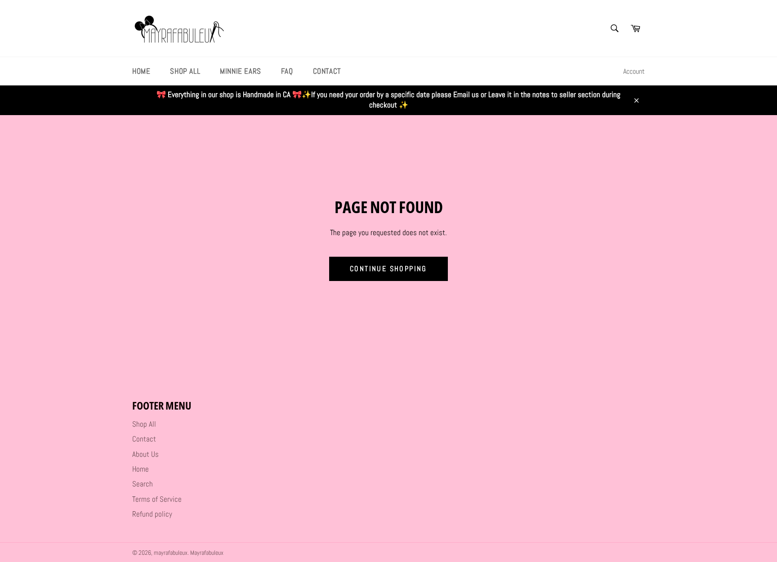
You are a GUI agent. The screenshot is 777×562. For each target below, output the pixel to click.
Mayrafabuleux (206, 553)
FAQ (287, 71)
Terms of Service (157, 499)
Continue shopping (388, 268)
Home (141, 71)
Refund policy (152, 514)
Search (142, 484)
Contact (327, 71)
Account (634, 71)
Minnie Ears (240, 71)
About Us (145, 454)
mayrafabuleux (171, 553)
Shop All (185, 71)
